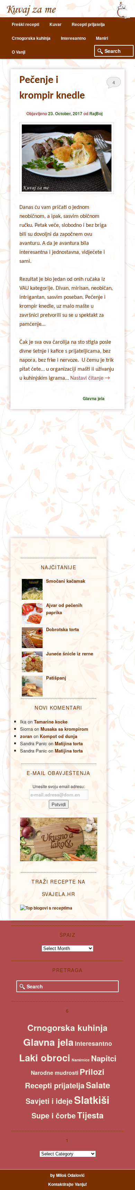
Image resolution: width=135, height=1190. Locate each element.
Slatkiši (91, 1099)
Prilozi (92, 1071)
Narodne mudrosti (54, 1073)
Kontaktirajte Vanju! (67, 1184)
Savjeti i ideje (49, 1101)
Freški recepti (25, 24)
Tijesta (90, 1115)
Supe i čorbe (54, 1115)
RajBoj (95, 113)
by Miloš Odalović (67, 1175)
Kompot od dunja (58, 736)
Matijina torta (69, 743)
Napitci (103, 1058)
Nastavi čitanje (90, 378)
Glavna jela (94, 398)
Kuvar (56, 24)
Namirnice (81, 1059)
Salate (98, 1085)
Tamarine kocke (51, 721)
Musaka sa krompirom (64, 729)
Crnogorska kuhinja (31, 38)
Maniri (102, 38)
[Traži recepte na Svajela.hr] (46, 908)
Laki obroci (44, 1057)
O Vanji (18, 52)
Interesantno (73, 38)
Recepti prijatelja (88, 24)
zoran (26, 736)
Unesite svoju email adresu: (59, 786)
